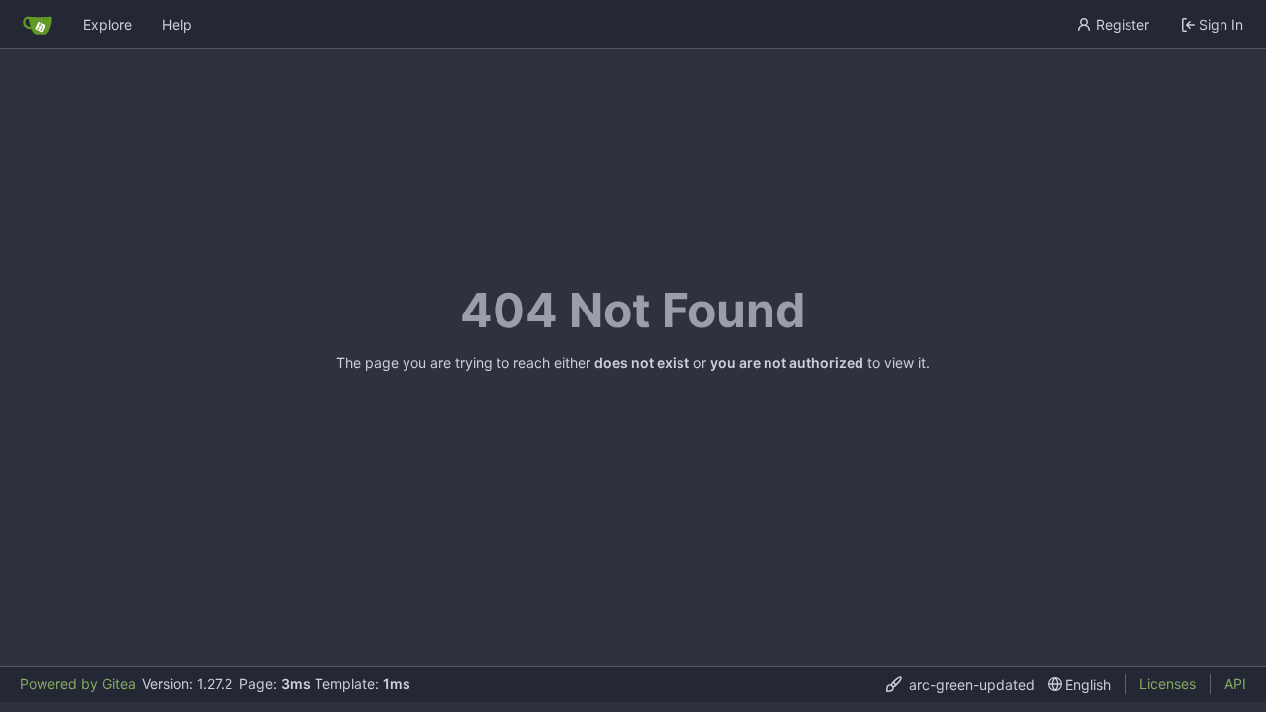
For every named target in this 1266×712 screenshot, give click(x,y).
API (1235, 683)
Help (177, 24)
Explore (107, 24)
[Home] (37, 25)
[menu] (960, 684)
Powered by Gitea (78, 683)
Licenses (1167, 683)
